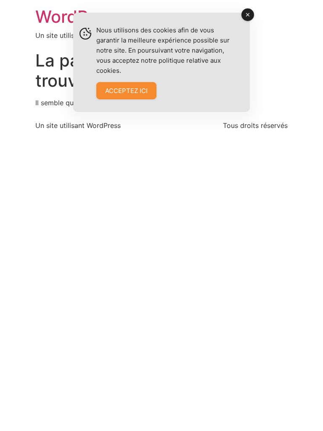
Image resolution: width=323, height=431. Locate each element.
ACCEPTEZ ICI (126, 91)
